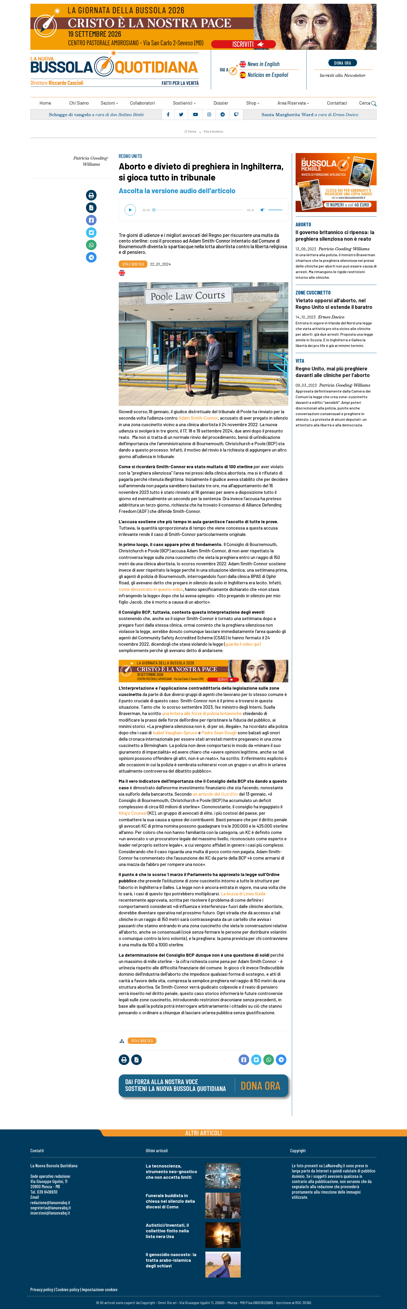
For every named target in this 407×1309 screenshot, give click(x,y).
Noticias (268, 74)
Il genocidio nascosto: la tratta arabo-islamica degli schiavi (171, 1260)
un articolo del (207, 794)
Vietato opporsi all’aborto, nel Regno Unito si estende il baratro (334, 303)
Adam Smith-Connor (198, 418)
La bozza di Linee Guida (243, 893)
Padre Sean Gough (219, 732)
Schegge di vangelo (70, 114)
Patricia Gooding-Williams (91, 161)
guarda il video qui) (243, 644)
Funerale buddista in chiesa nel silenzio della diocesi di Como (170, 1201)
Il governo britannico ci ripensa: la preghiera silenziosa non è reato (335, 235)
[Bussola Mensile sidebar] (336, 182)
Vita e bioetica (213, 131)
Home (45, 103)
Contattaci (337, 103)
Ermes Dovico (331, 317)
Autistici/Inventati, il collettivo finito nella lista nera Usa (167, 1230)
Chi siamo (79, 103)
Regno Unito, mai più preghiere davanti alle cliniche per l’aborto (333, 371)
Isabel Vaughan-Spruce (175, 732)
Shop (251, 103)
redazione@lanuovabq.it (50, 1202)
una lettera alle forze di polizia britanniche (202, 713)
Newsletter (343, 75)
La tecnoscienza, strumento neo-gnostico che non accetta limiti (171, 1171)
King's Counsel (133, 813)
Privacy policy (41, 1289)
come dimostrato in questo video (151, 589)
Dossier (221, 103)
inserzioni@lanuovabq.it (50, 1212)
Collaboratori (142, 103)
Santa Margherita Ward (287, 114)
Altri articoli (203, 1132)
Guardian (229, 794)
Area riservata (291, 103)
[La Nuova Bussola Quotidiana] (115, 70)
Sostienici (182, 103)
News (264, 63)
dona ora (342, 63)
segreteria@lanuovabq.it (50, 1207)
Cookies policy (67, 1289)
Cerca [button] (365, 103)
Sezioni (108, 103)
